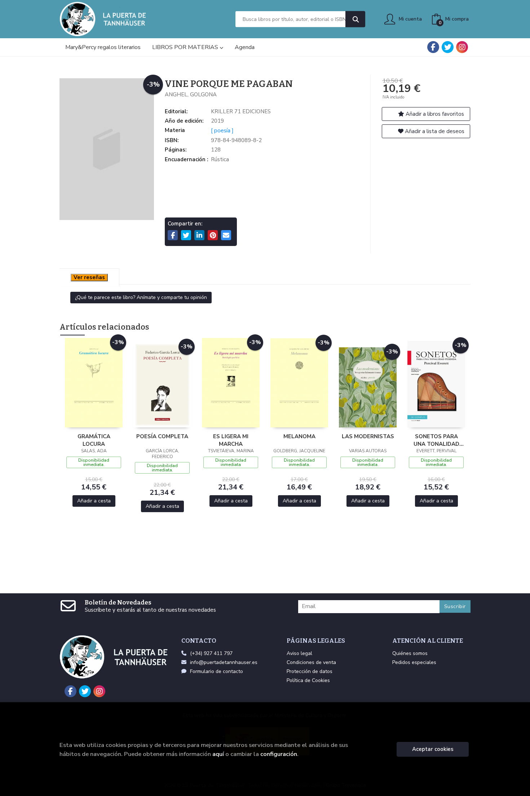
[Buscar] (355, 19)
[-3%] (94, 382)
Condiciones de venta (311, 662)
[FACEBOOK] (433, 47)
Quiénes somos (410, 653)
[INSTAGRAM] (462, 47)
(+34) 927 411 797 (211, 653)
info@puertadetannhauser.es (223, 662)
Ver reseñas (89, 277)
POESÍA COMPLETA (162, 436)
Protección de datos (309, 671)
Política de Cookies (308, 680)
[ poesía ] (222, 130)
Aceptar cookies (433, 749)
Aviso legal (299, 653)
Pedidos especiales (414, 662)
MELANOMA (299, 436)
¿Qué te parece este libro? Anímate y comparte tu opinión (141, 297)
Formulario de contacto (216, 671)
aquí (218, 754)
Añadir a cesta (94, 500)
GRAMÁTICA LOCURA (94, 440)
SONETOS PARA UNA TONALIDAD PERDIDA (436, 440)
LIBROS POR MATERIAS (186, 47)
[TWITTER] (448, 47)
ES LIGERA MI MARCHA (230, 440)
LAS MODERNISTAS (368, 436)
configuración (278, 754)
